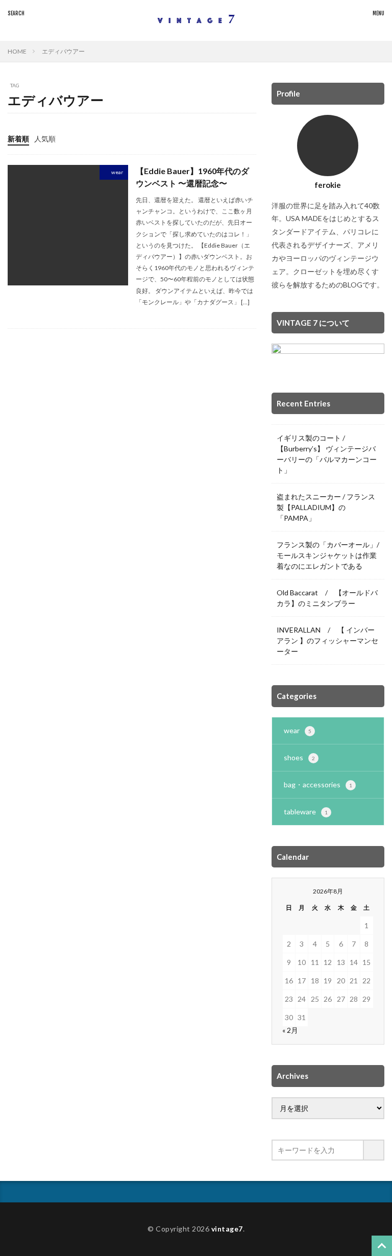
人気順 (45, 138)
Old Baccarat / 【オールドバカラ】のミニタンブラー (327, 598)
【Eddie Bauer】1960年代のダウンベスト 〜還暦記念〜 (192, 177)
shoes (299, 757)
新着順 (18, 138)
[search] (374, 1150)
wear (117, 172)
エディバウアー (63, 51)
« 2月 (290, 1030)
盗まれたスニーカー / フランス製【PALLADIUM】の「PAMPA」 (326, 507)
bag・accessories (318, 784)
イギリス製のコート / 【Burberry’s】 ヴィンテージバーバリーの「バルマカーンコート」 (327, 453)
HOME (17, 51)
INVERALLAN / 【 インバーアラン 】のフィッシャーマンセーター (327, 640)
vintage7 (227, 1228)
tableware (306, 811)
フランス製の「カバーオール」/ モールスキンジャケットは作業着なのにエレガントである (328, 555)
